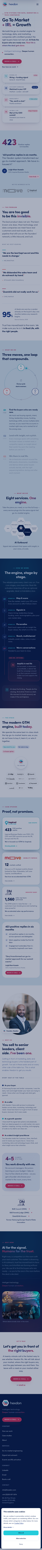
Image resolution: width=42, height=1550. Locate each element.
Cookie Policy (18, 1523)
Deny (21, 1544)
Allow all (21, 1533)
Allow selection (21, 1538)
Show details (7, 1527)
